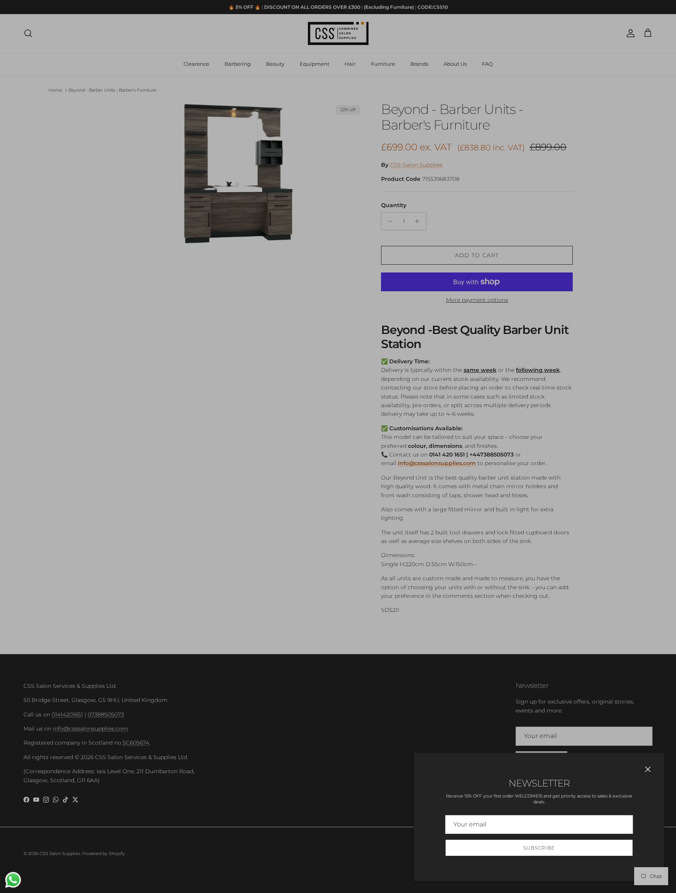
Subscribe (539, 848)
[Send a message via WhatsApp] (13, 880)
